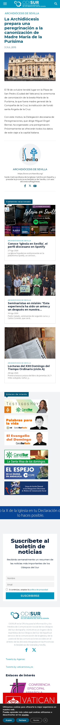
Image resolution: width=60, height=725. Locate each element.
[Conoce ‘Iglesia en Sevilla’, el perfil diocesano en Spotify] (30, 220)
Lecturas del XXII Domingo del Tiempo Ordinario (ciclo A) (29, 368)
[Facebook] (25, 185)
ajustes (25, 715)
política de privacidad (39, 589)
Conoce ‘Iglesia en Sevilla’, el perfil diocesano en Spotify (27, 245)
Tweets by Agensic (15, 659)
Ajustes (36, 720)
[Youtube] (34, 185)
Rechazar (22, 720)
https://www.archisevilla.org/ (30, 173)
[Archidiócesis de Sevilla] (30, 154)
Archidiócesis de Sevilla (22, 13)
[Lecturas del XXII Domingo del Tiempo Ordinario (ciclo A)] (30, 343)
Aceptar (9, 720)
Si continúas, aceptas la (28, 589)
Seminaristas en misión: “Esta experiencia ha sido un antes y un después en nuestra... (29, 306)
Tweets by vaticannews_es (19, 667)
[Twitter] (30, 185)
